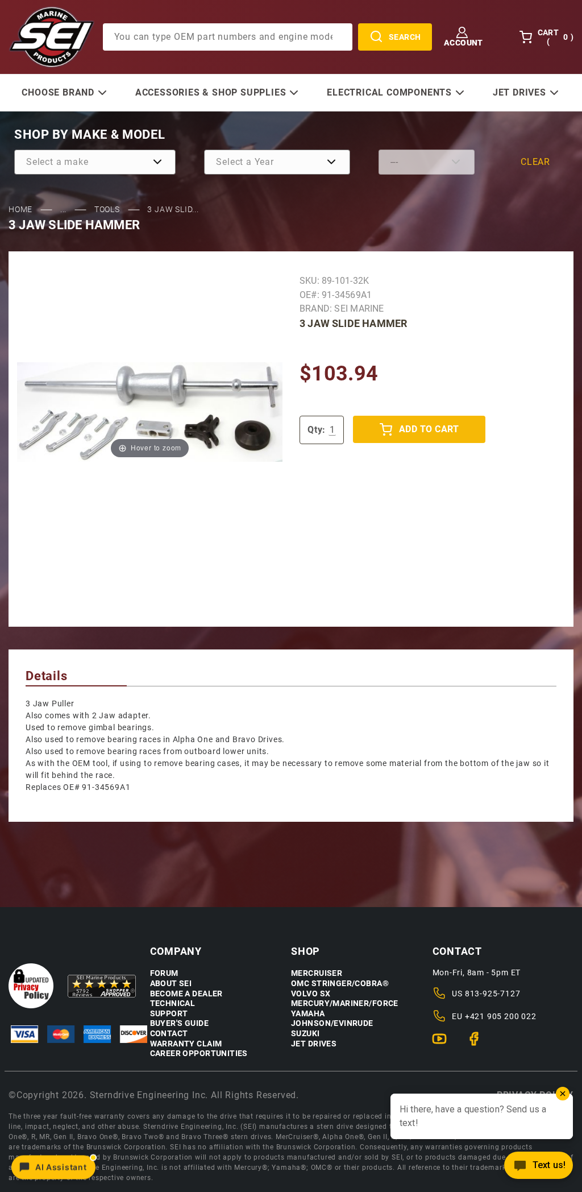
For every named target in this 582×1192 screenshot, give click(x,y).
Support (169, 1013)
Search (405, 37)
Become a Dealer (186, 994)
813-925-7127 (493, 993)
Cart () (555, 37)
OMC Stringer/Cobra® (340, 983)
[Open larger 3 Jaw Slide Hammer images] (149, 411)
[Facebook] (478, 1043)
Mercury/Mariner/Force (344, 1003)
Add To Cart (429, 429)
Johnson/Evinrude (332, 1023)
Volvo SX (310, 994)
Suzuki (305, 1033)
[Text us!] (538, 1168)
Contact (169, 1033)
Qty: (316, 429)
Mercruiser (316, 973)
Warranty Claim (186, 1044)
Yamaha (308, 1013)
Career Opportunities (199, 1053)
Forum (164, 973)
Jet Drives (313, 1044)
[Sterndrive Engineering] (51, 36)
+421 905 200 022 (501, 1016)
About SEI (171, 983)
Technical (173, 1003)
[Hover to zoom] (149, 411)
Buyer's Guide (179, 1023)
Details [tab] (47, 676)
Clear (535, 161)
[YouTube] (444, 1043)
